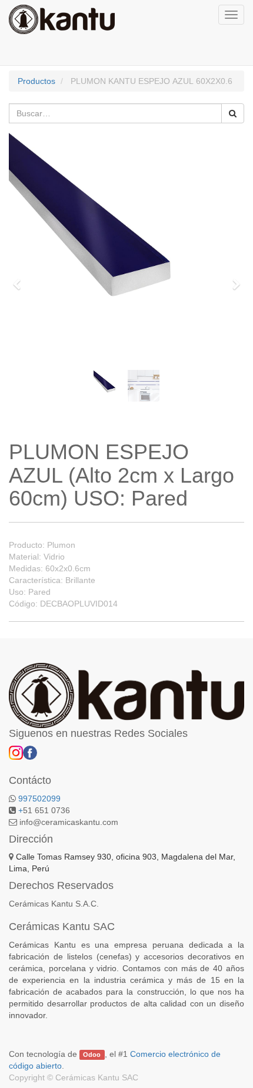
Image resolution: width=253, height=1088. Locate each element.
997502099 (39, 798)
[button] (20, 279)
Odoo (92, 1054)
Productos (36, 81)
